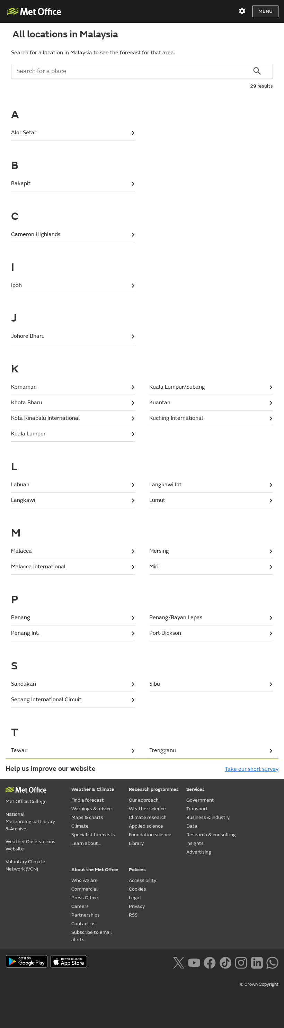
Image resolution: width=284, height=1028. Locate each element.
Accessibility (142, 880)
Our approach (144, 800)
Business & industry (208, 817)
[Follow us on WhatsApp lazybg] (272, 962)
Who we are (84, 880)
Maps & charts (87, 817)
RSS (133, 915)
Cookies (137, 889)
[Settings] (242, 11)
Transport (197, 809)
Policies (137, 870)
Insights (195, 843)
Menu (265, 11)
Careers (80, 906)
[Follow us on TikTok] (225, 962)
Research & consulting (211, 835)
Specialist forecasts (93, 835)
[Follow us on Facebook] (210, 962)
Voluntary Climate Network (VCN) (25, 865)
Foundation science (150, 835)
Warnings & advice (91, 809)
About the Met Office (94, 870)
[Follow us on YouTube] (194, 962)
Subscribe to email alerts (91, 936)
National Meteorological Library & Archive (30, 821)
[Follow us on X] (178, 962)
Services (195, 789)
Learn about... (86, 843)
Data (191, 826)
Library (136, 843)
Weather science (147, 809)
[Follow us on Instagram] (241, 962)
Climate (80, 826)
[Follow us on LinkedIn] (257, 962)
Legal (135, 898)
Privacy (137, 906)
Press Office (84, 898)
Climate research (148, 817)
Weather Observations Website (30, 845)
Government (200, 800)
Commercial (84, 889)
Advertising (198, 852)
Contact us (83, 924)
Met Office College (26, 801)
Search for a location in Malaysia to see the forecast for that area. (93, 52)
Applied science (146, 826)
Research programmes (154, 789)
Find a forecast (87, 800)
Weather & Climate (92, 789)
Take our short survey (251, 769)
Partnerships (85, 915)
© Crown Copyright (259, 984)
